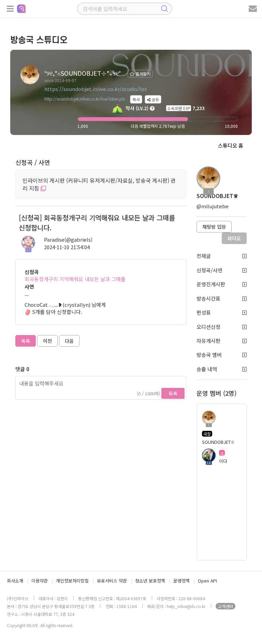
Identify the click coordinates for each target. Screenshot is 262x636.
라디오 (234, 238)
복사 (136, 99)
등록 (173, 393)
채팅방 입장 (214, 226)
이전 (47, 340)
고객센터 (225, 606)
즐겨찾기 (142, 74)
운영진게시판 (210, 284)
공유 (154, 99)
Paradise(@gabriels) (68, 239)
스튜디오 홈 (230, 145)
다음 (69, 340)
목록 (25, 340)
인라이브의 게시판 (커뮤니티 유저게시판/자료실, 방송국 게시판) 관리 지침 (99, 184)
